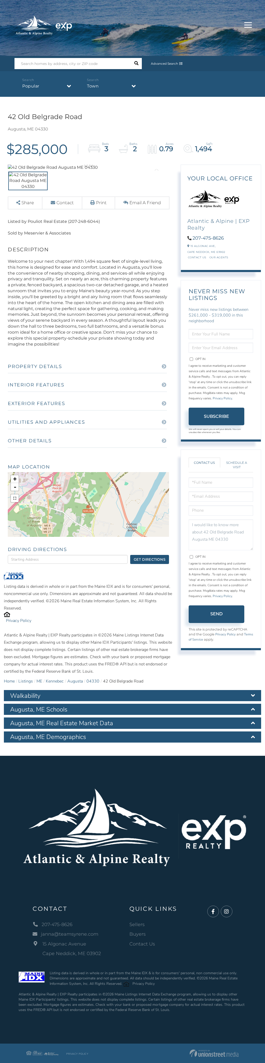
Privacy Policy (18, 621)
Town (93, 86)
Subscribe (216, 416)
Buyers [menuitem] (137, 934)
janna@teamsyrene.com (69, 934)
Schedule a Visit (236, 465)
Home (9, 681)
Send (216, 613)
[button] (136, 63)
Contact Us (197, 257)
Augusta (75, 681)
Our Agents (218, 257)
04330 (92, 681)
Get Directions (150, 559)
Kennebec (55, 681)
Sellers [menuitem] (137, 924)
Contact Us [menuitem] (142, 944)
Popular (30, 86)
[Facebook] (213, 912)
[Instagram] (226, 912)
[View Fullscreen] (15, 498)
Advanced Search (164, 63)
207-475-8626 (208, 238)
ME (39, 681)
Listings (25, 681)
